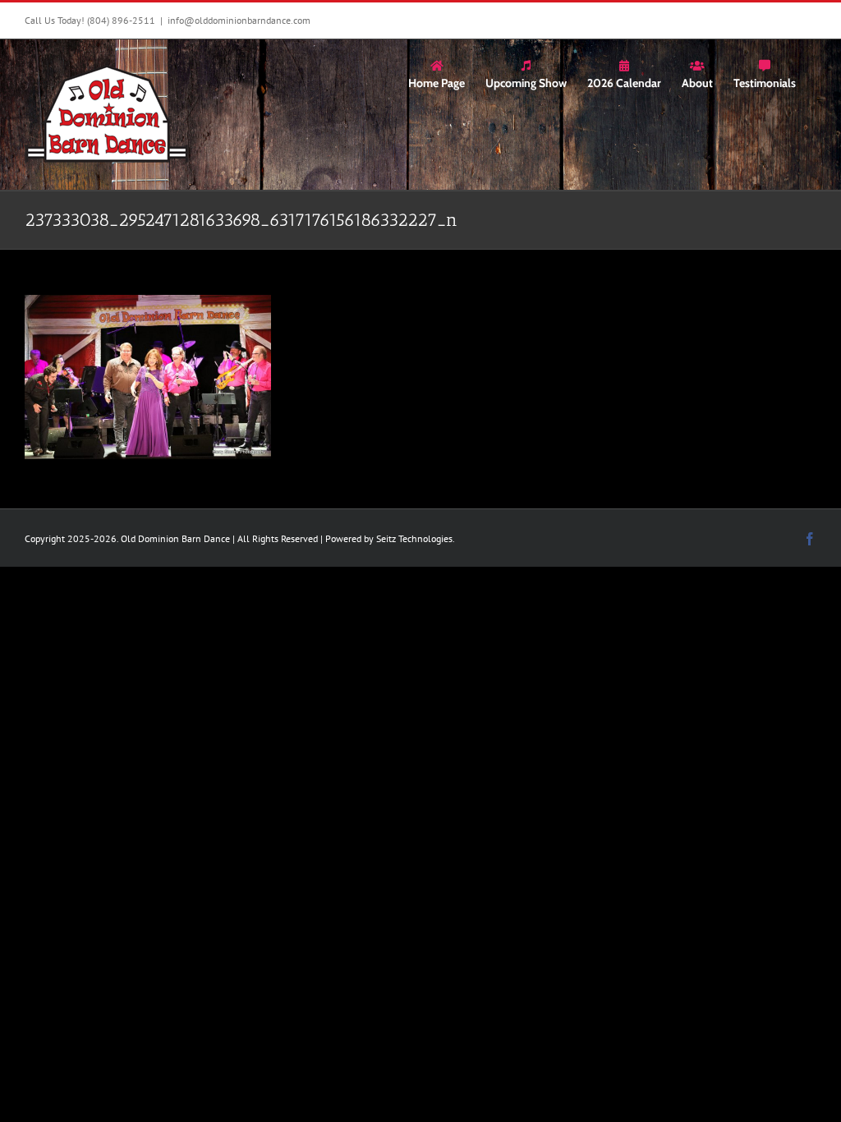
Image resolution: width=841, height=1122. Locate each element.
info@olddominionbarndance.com (239, 20)
